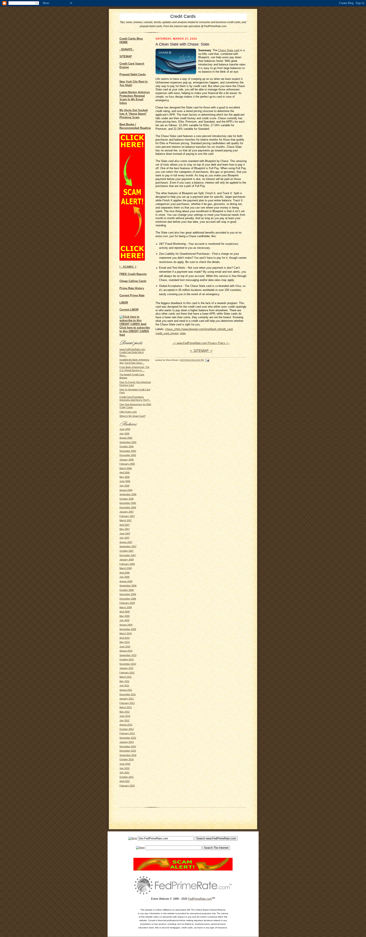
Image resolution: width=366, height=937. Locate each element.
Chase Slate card (228, 50)
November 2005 (127, 451)
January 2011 (126, 668)
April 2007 (124, 525)
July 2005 (124, 433)
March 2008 (125, 568)
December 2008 (127, 598)
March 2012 (125, 707)
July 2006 (124, 485)
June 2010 (124, 646)
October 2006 (126, 499)
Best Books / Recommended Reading (135, 126)
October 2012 (126, 729)
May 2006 (124, 477)
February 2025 (127, 785)
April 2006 (124, 472)
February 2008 (127, 564)
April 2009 (124, 611)
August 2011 (125, 690)
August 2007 (125, 542)
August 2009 (125, 624)
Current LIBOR (129, 309)
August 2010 (125, 651)
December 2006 (127, 507)
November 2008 (127, 594)
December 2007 (127, 555)
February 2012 (127, 703)
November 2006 (127, 503)
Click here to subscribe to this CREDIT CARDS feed (134, 331)
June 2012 (124, 716)
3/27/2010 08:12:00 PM (192, 360)
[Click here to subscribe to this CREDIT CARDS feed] (135, 324)
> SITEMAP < (201, 350)
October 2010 (126, 659)
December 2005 (127, 455)
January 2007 (126, 511)
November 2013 (127, 738)
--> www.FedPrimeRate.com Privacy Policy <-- (201, 343)
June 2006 (124, 481)
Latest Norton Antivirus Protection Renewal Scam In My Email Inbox (134, 98)
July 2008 (124, 577)
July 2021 (124, 772)
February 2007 (127, 516)
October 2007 (126, 551)
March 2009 (125, 607)
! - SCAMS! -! (127, 266)
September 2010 (127, 655)
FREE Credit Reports (133, 274)
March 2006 (125, 468)
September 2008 (127, 585)
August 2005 (125, 438)
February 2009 (127, 603)
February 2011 (126, 672)
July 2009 (124, 620)
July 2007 (124, 537)
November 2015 (127, 746)
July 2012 (124, 720)
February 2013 (127, 733)
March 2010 (125, 633)
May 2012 (124, 711)
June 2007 (124, 533)
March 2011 (125, 677)
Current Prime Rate (131, 295)
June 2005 (124, 429)
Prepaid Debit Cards (132, 74)
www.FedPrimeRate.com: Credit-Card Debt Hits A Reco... (132, 352)
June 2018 (124, 764)
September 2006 (127, 494)
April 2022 (124, 781)
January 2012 (126, 698)
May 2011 (124, 681)
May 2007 (124, 529)
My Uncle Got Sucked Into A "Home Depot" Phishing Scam (133, 114)
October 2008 (126, 590)
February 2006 (127, 464)
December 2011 (127, 694)
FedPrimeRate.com (200, 898)
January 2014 (126, 742)
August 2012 (125, 724)
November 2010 (127, 664)
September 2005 (127, 442)
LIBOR (123, 302)
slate (183, 333)
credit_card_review (166, 333)
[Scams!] (183, 869)
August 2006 (125, 490)
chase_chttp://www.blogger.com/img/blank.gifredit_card (199, 329)
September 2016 (127, 755)
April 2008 (124, 572)
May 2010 (124, 642)
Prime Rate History (131, 288)
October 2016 (126, 759)
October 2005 (126, 446)
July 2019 (124, 768)
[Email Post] (206, 360)
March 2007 (125, 520)
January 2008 (126, 559)
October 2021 (126, 777)
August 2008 (125, 581)
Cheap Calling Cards (132, 281)
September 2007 (127, 546)
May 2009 (124, 616)
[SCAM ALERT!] (132, 259)
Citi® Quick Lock (128, 411)
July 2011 (124, 685)
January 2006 (126, 459)
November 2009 (127, 629)
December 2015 (127, 750)
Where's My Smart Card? (132, 416)
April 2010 (124, 638)
